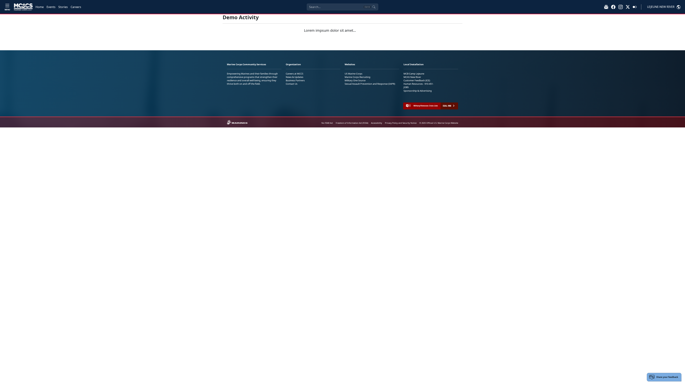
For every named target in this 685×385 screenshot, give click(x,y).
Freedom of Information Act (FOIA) (352, 123)
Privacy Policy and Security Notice (401, 123)
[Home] (23, 6)
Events (51, 7)
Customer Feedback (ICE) (417, 80)
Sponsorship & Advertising (418, 90)
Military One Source (355, 80)
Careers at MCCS (294, 73)
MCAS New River (412, 77)
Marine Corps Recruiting (357, 77)
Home (39, 7)
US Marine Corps (353, 73)
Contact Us (291, 83)
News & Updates (294, 77)
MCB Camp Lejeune (414, 73)
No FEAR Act (327, 123)
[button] (613, 7)
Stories (63, 7)
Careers (76, 7)
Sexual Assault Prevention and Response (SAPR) (370, 83)
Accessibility (376, 123)
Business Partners (295, 80)
